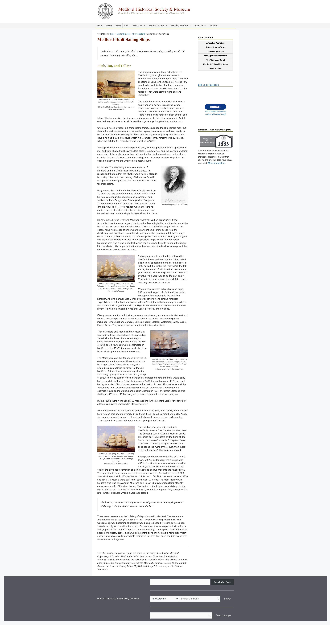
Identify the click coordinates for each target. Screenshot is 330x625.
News (118, 25)
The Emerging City (215, 51)
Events (109, 25)
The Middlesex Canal (215, 60)
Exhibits (213, 25)
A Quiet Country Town (215, 47)
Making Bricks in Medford (215, 56)
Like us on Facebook (208, 85)
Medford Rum (215, 68)
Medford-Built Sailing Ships (215, 64)
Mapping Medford (179, 25)
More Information (216, 163)
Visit (126, 25)
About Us (198, 25)
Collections (137, 25)
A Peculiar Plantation (215, 43)
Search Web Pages (222, 582)
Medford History (156, 25)
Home (99, 25)
